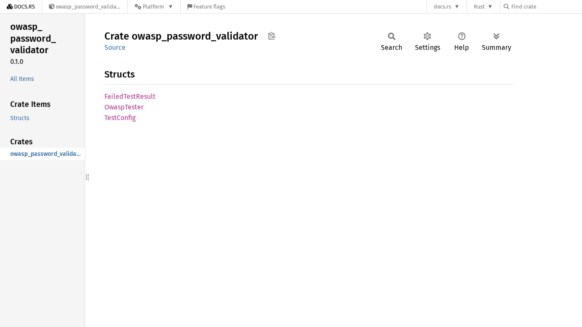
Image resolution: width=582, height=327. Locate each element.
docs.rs (442, 6)
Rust (479, 6)
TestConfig (119, 118)
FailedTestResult (130, 96)
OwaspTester (124, 107)
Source (115, 47)
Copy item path (272, 36)
